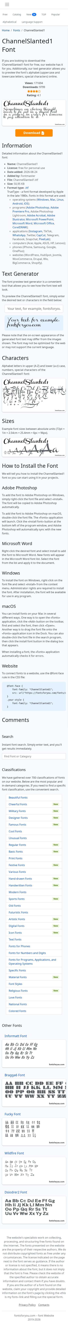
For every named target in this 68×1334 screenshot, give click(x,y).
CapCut (41, 235)
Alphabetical (10, 21)
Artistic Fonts (17, 919)
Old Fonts (15, 905)
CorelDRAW (20, 227)
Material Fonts (18, 977)
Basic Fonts (16, 851)
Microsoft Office (44, 223)
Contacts (43, 1305)
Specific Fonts (17, 970)
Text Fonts (15, 939)
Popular (55, 14)
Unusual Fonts (18, 838)
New (30, 14)
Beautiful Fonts (18, 797)
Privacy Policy (27, 1305)
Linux (60, 199)
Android (18, 203)
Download (32, 132)
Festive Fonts (17, 865)
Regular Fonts (17, 845)
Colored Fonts (17, 1011)
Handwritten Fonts (20, 885)
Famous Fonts (17, 824)
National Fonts (18, 1004)
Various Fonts (17, 872)
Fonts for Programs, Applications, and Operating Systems (32, 961)
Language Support (32, 21)
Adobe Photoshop (38, 207)
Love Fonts (15, 997)
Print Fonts (15, 858)
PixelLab (44, 239)
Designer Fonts (18, 818)
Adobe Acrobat (36, 215)
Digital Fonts (16, 926)
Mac (52, 199)
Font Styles (15, 984)
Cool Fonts (15, 831)
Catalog (17, 14)
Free (5, 14)
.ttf (27, 188)
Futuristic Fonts (18, 912)
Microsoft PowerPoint (39, 219)
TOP (44, 14)
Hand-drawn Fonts (20, 878)
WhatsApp (19, 235)
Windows (43, 199)
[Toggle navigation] (7, 4)
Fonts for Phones (19, 946)
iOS (26, 203)
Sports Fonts (17, 899)
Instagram (35, 231)
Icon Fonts (15, 932)
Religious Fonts (18, 991)
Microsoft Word (22, 223)
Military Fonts (17, 811)
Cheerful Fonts (18, 804)
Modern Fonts (17, 892)
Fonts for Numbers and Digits (27, 953)
